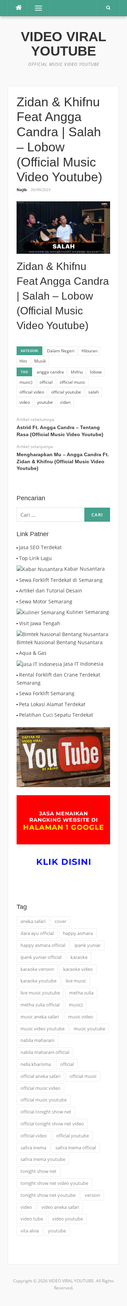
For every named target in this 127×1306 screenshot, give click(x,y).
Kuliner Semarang (87, 612)
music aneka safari (39, 1016)
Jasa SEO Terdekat (40, 547)
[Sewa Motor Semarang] (17, 601)
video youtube (67, 1219)
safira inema (33, 1147)
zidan (65, 402)
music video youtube (42, 1028)
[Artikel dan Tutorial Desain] (17, 590)
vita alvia (29, 1230)
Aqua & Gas (33, 652)
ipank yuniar (87, 945)
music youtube (89, 1028)
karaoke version (37, 969)
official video (31, 392)
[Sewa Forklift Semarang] (17, 693)
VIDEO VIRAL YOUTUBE (63, 43)
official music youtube (43, 1100)
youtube (45, 402)
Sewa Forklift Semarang (46, 693)
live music (76, 981)
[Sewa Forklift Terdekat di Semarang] (17, 580)
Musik (40, 361)
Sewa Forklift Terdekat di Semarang (61, 580)
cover (60, 921)
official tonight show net (45, 1112)
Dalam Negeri (60, 351)
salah (93, 392)
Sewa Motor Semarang (45, 601)
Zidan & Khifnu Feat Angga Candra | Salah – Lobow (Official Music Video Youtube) (63, 295)
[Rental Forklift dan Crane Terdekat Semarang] (17, 674)
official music (72, 382)
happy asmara (78, 933)
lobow (96, 372)
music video (80, 1016)
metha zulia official (40, 1005)
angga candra (50, 372)
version (92, 1195)
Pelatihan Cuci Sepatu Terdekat (56, 714)
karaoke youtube (38, 981)
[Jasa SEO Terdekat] (17, 547)
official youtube (66, 392)
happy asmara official (42, 945)
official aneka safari (40, 1076)
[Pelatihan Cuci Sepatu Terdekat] (17, 714)
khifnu (77, 372)
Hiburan (89, 351)
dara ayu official (37, 933)
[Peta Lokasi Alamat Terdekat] (17, 704)
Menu (35, 8)
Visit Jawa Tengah (39, 623)
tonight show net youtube (47, 1195)
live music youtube (40, 993)
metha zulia (81, 993)
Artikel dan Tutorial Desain (50, 590)
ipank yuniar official (40, 957)
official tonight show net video (52, 1123)
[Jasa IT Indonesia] (39, 663)
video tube (31, 1219)
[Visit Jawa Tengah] (17, 623)
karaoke (79, 957)
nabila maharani (37, 1040)
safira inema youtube (42, 1159)
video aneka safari (60, 1207)
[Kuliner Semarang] (41, 612)
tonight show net (38, 1171)
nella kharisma (35, 1064)
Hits (23, 361)
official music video (40, 1088)
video (24, 402)
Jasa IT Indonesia (83, 663)
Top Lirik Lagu (35, 558)
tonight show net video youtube (54, 1183)
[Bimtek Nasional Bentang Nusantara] (62, 633)
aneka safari (33, 921)
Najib (22, 189)
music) (25, 382)
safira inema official (75, 1147)
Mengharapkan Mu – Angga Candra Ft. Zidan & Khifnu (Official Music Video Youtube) (63, 461)
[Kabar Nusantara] (40, 568)
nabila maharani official (44, 1052)
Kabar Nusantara (84, 568)
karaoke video (78, 969)
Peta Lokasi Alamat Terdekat (52, 704)
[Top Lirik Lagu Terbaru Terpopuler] (17, 558)
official (46, 382)
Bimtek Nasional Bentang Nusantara (60, 642)
